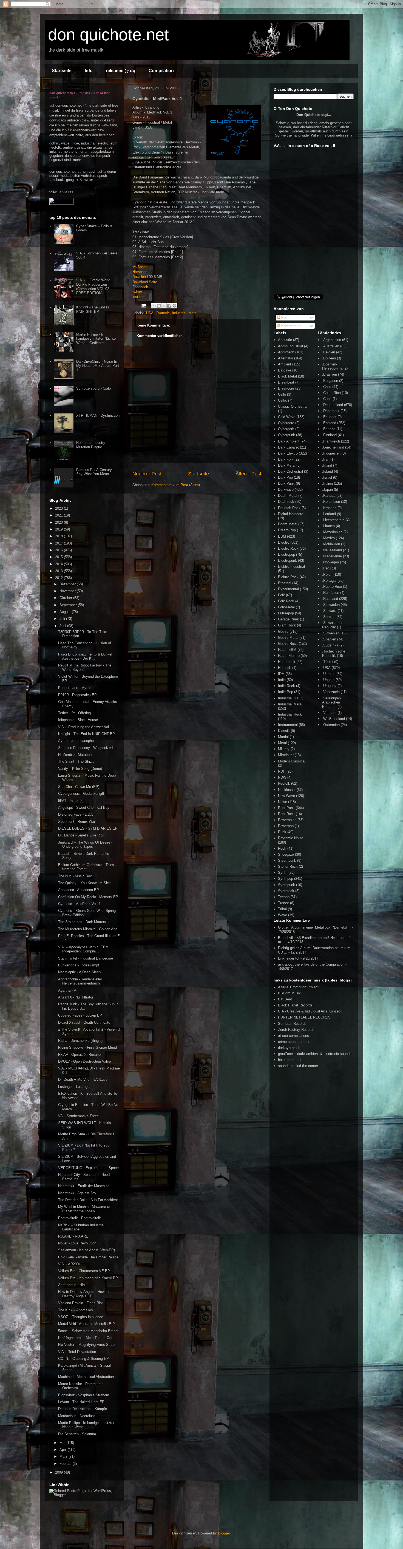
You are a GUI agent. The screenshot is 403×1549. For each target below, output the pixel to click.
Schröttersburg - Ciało (93, 388)
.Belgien (328, 352)
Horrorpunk (286, 662)
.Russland (330, 599)
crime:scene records (294, 1042)
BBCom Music (289, 993)
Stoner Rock (288, 866)
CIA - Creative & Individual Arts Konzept (310, 1011)
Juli (62, 619)
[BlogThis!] (158, 305)
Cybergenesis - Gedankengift (81, 793)
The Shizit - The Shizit (76, 761)
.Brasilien (329, 374)
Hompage (139, 272)
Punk (282, 832)
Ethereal (284, 583)
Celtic (282, 400)
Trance (283, 903)
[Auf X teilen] (164, 305)
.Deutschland (332, 405)
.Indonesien (331, 453)
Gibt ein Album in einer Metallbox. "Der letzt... (314, 927)
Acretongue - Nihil (72, 1285)
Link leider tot (288, 958)
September (68, 605)
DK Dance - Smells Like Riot (81, 835)
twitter (137, 292)
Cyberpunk (286, 435)
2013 (59, 571)
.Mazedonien (332, 532)
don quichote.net (108, 34)
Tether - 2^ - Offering (74, 713)
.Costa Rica (331, 393)
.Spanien (329, 639)
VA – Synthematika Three (78, 1116)
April (63, 1450)
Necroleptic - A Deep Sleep (79, 972)
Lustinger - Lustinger (74, 1087)
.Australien (330, 346)
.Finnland (329, 435)
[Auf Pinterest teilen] (174, 305)
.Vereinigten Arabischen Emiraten (331, 702)
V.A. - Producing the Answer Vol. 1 (85, 727)
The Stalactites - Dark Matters (82, 922)
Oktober (66, 598)
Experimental (288, 589)
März (64, 1456)
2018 (59, 536)
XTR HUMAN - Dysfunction (98, 415)
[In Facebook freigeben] (169, 305)
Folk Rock (286, 601)
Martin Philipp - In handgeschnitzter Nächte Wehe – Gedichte (96, 338)
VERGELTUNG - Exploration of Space (88, 1168)
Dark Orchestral (290, 471)
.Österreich (331, 725)
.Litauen (328, 526)
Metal (193, 313)
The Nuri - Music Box (75, 876)
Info (89, 70)
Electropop (286, 554)
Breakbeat (286, 382)
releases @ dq (120, 70)
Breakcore (286, 388)
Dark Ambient (288, 441)
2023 (59, 508)
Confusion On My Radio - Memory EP (88, 897)
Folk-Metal (286, 607)
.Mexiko (328, 538)
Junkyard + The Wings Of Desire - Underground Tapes (85, 844)
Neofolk (284, 783)
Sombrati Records (292, 1024)
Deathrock (286, 502)
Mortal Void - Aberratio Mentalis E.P (86, 1324)
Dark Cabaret (288, 447)
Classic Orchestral (292, 406)
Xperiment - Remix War (76, 821)
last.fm (137, 297)
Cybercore (286, 423)
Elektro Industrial (291, 566)
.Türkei (327, 662)
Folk (281, 595)
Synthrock (286, 891)
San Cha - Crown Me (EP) (78, 787)
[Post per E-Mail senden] (143, 305)
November (68, 591)
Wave (282, 915)
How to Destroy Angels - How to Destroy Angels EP (83, 1294)
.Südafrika (330, 645)
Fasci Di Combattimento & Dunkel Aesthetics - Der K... (85, 656)
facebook (56, 180)
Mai (62, 1443)
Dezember (68, 584)
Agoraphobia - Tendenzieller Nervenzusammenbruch (80, 981)
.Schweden (331, 605)
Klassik (284, 731)
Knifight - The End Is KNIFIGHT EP (92, 309)
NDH (281, 771)
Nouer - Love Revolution (77, 1243)
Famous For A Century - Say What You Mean (95, 472)
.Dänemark (330, 411)
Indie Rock (286, 686)
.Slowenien (330, 633)
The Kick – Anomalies (75, 1310)
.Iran (325, 459)
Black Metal (287, 376)
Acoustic (285, 340)
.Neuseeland (332, 550)
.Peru (326, 568)
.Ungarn (328, 680)
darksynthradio (289, 1048)
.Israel (327, 477)
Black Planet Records (295, 1005)
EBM (282, 536)
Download (140, 277)
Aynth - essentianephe (76, 741)
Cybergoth (286, 429)
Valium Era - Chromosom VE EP (84, 1271)
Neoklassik (287, 790)
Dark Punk (286, 483)
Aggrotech (286, 352)
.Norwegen (330, 562)
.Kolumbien (331, 502)
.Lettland (329, 514)
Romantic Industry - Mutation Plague (91, 445)
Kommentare (291, 326)
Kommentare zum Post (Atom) (175, 485)
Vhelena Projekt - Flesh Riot (80, 1303)
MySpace (139, 267)
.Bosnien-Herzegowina (332, 366)
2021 (59, 515)
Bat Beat (285, 999)
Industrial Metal (290, 704)
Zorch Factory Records (296, 1030)
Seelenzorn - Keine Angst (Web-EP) (86, 1250)
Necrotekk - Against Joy (77, 1193)
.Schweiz (329, 611)
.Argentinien (331, 340)
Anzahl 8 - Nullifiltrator (75, 997)
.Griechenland (333, 447)
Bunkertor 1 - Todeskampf (78, 965)
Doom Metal (287, 524)
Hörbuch (284, 668)
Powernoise (287, 820)
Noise (282, 802)
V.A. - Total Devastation (77, 1352)
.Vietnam (329, 713)
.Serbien (328, 617)
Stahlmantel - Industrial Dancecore (85, 958)
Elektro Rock (288, 577)
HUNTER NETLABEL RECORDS (304, 1017)
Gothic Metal (288, 638)
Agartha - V (67, 990)
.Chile (326, 387)
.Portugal (329, 580)
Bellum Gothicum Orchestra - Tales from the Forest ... (86, 867)
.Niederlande (332, 556)
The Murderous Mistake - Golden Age (87, 929)
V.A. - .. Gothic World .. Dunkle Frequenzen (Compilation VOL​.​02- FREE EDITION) (94, 286)
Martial (283, 737)
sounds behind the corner (298, 1066)
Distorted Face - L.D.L (75, 814)
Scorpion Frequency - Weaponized (85, 748)
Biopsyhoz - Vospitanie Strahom (83, 1395)
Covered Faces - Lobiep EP (80, 1015)
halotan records (290, 1060)
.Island (327, 471)
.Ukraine (328, 674)
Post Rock (286, 814)
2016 (59, 550)
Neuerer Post (146, 473)
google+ (72, 180)
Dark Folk (285, 459)
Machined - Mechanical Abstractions (87, 1377)
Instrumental (288, 725)
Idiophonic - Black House (78, 720)
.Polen (327, 574)
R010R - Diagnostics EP (77, 695)
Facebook (140, 287)
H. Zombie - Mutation (75, 755)
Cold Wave (286, 417)
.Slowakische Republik (332, 625)
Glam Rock (287, 625)
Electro (283, 542)
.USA (149, 313)
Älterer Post (248, 473)
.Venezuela (331, 692)
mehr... (78, 160)
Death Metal (287, 495)
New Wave (286, 796)
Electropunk (287, 560)
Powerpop (286, 826)
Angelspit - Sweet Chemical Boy (83, 807)
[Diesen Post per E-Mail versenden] (153, 305)
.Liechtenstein (333, 520)
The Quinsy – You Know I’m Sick (84, 883)
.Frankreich (331, 441)
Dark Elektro (288, 453)
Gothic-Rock (288, 644)
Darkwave (286, 489)
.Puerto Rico (332, 587)
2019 (59, 529)
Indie (282, 680)
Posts (285, 318)
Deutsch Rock (289, 508)
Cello (282, 394)
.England (329, 423)
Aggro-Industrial (290, 346)
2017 (59, 543)
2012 (59, 578)
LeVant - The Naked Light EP (81, 1402)
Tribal (282, 909)
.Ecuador (329, 417)
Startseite (62, 70)
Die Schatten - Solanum (77, 1434)
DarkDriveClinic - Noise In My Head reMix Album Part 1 (97, 365)
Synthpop (285, 878)
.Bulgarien (330, 381)
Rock (282, 848)
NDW (282, 777)
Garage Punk (288, 619)
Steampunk (287, 860)
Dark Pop (285, 477)
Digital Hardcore (290, 514)
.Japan (327, 489)
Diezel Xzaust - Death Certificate (84, 1022)
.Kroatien (329, 508)
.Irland (327, 465)
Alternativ (285, 358)
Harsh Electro (289, 656)
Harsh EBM (287, 650)
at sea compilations (293, 1036)
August (65, 612)
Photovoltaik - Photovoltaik (79, 1218)
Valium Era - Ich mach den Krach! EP (88, 1278)
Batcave (284, 370)
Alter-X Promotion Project (298, 987)
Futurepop (286, 613)
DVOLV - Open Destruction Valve (84, 1061)
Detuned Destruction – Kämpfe (82, 1409)
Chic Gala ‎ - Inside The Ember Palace (88, 1257)
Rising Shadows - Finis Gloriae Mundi (88, 1047)
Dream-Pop (287, 530)
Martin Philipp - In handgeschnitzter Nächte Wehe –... (86, 1425)
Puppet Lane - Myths (74, 688)
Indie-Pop (285, 692)
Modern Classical (291, 761)
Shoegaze (286, 854)
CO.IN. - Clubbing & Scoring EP (83, 1359)
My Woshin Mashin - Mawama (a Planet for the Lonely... (84, 1209)
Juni (63, 626)
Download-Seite (144, 282)
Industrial (179, 313)
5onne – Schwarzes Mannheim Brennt (88, 1331)
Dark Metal (286, 465)
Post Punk (286, 808)
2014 (59, 564)
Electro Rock (288, 548)
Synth (282, 872)
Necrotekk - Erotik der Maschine (83, 1186)
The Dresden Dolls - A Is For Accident (88, 1200)
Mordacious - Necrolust (76, 1416)
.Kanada (328, 495)
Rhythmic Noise (290, 838)
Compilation (161, 70)
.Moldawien (331, 544)
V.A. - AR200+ (69, 1264)
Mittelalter (286, 755)
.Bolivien (329, 358)
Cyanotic (163, 313)
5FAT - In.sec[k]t (71, 801)
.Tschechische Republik (333, 653)
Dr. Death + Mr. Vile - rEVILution (83, 1079)
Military (284, 749)
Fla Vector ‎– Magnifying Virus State (86, 1345)
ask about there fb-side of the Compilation (311, 964)
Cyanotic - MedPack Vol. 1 (79, 904)
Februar (66, 1464)
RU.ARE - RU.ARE (73, 1236)
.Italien (327, 483)
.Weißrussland (333, 719)
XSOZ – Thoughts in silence (80, 1317)
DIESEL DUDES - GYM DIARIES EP (88, 828)
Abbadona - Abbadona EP (78, 890)
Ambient (284, 364)
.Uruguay (329, 686)
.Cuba (326, 399)
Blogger (224, 1533)
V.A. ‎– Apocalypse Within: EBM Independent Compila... (83, 949)
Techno (284, 897)
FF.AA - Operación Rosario (79, 1054)
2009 (59, 1472)
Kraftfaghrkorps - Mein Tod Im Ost (85, 1338)
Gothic (283, 631)
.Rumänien (330, 593)
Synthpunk (286, 885)
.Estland (328, 429)
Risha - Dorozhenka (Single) (80, 1041)
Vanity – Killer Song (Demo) (80, 769)
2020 (59, 522)
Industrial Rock (290, 714)
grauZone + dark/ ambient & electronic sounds (314, 1054)
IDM (281, 674)
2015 (59, 557)
